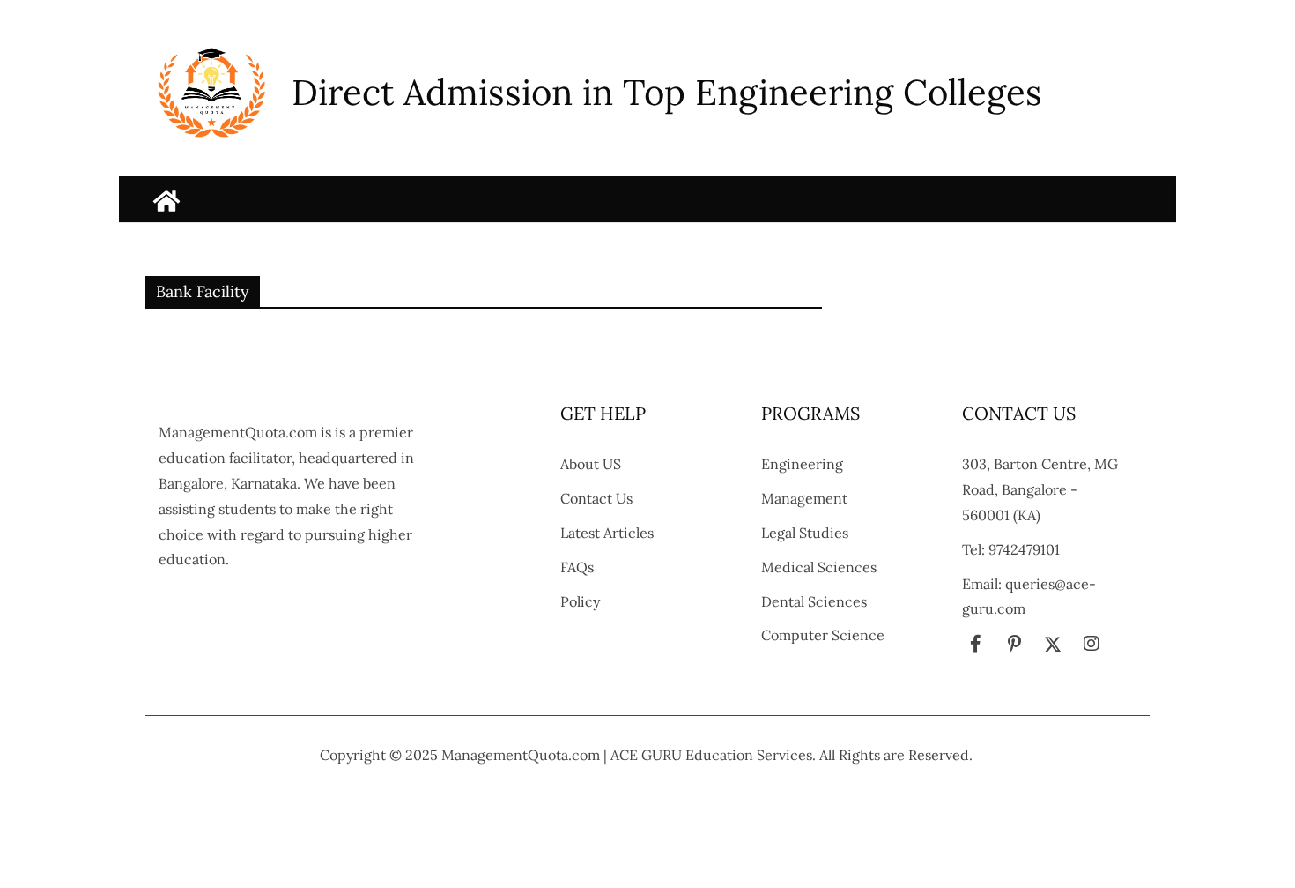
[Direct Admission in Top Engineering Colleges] (166, 201)
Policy (580, 601)
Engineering (802, 464)
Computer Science (822, 635)
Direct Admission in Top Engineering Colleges (667, 92)
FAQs (577, 567)
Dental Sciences (814, 601)
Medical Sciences (819, 567)
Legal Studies (804, 532)
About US (590, 464)
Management (804, 498)
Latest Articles (607, 532)
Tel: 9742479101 (1011, 549)
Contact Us (596, 498)
